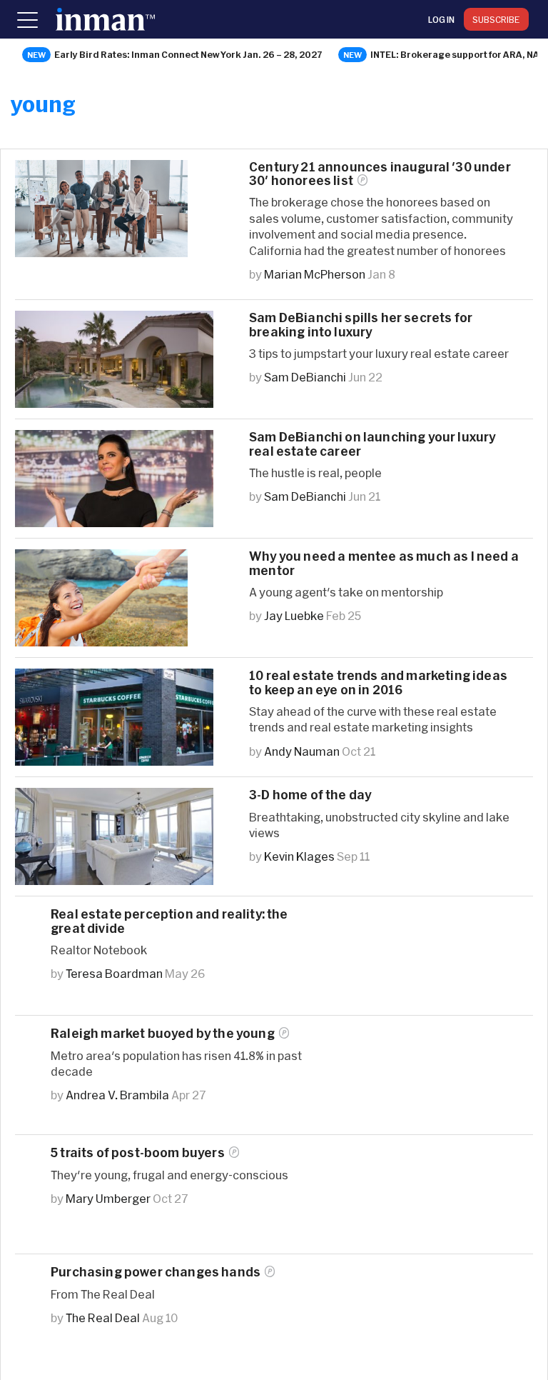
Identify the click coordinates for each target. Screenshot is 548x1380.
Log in (441, 19)
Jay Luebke (294, 615)
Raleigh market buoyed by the (163, 1033)
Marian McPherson (314, 274)
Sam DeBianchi (305, 377)
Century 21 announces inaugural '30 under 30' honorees (380, 173)
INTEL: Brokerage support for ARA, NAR (458, 54)
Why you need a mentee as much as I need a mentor (384, 562)
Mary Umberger (108, 1198)
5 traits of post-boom (138, 1152)
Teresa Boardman (114, 973)
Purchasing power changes (155, 1272)
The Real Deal (103, 1317)
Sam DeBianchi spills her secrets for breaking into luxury (360, 324)
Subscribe (496, 19)
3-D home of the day (310, 794)
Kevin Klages (299, 856)
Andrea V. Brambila (117, 1094)
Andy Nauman (302, 751)
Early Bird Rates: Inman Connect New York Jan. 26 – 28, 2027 (188, 54)
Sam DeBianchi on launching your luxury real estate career (372, 443)
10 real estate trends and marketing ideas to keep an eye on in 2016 (378, 682)
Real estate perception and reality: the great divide (169, 920)
